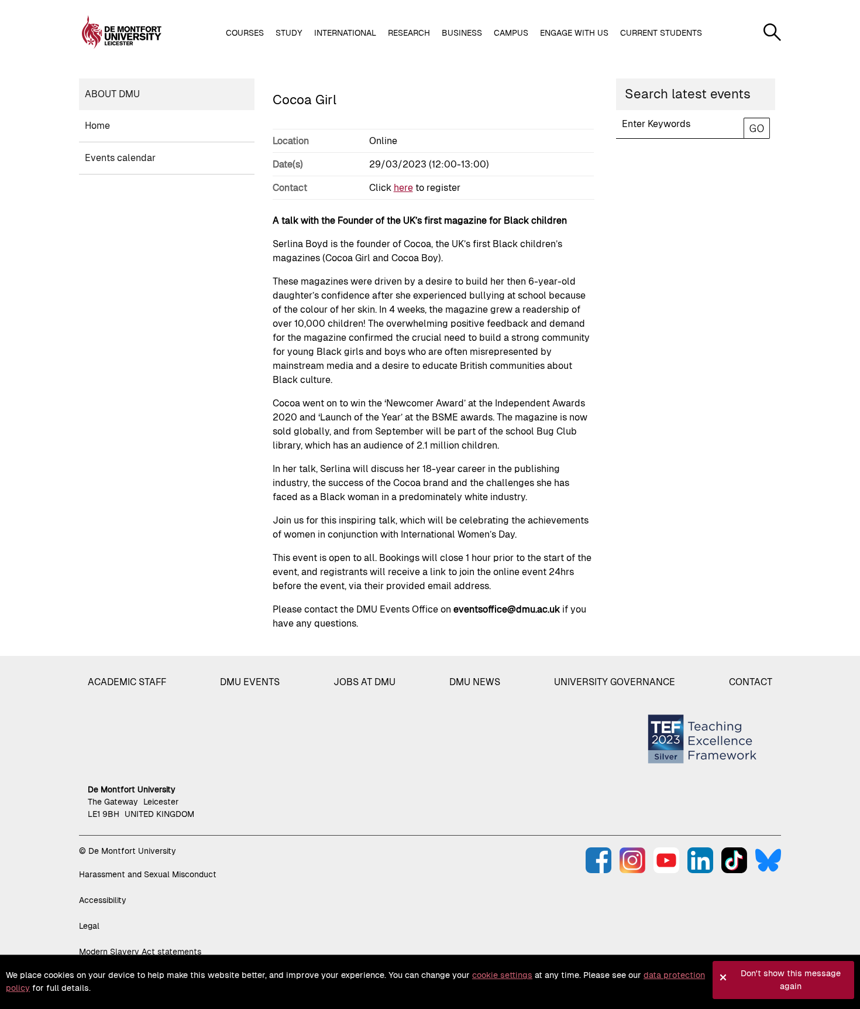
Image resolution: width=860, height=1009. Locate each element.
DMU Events (250, 682)
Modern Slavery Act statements (140, 951)
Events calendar (120, 157)
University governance (614, 682)
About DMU (112, 94)
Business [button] (462, 32)
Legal (89, 926)
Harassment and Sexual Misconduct (147, 874)
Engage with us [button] (574, 32)
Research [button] (409, 32)
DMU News (474, 682)
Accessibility (102, 900)
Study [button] (289, 32)
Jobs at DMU (364, 682)
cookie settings (502, 975)
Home (97, 125)
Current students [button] (661, 32)
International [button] (345, 32)
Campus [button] (511, 32)
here (403, 187)
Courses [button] (245, 32)
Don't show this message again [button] (791, 980)
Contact (750, 682)
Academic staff (127, 682)
